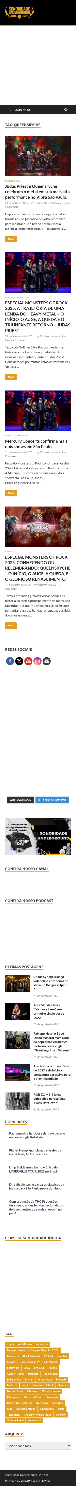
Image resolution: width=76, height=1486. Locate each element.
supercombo (47, 1408)
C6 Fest (48, 1356)
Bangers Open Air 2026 (45, 1350)
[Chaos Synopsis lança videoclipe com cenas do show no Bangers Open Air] (17, 977)
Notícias (23, 435)
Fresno (53, 1367)
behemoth (13, 1356)
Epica (27, 1367)
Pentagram (13, 1397)
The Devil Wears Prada (37, 1414)
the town (61, 1414)
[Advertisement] (38, 65)
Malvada (12, 1385)
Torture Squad (15, 1420)
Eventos (22, 297)
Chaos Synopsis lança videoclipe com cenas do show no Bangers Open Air (50, 983)
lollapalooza (44, 1379)
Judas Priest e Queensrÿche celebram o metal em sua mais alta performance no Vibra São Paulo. (37, 192)
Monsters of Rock (43, 1385)
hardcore (33, 1373)
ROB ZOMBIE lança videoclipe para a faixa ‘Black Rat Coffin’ (49, 1098)
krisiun (29, 1379)
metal (25, 1385)
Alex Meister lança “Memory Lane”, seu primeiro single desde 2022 (48, 1011)
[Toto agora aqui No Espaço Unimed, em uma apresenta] (38, 774)
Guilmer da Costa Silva (47, 203)
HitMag (45, 1481)
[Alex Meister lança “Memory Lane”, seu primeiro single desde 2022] (17, 1005)
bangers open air (17, 1350)
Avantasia (42, 1344)
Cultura (10, 297)
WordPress (28, 1481)
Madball (61, 1379)
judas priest (14, 1379)
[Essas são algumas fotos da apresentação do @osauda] (38, 697)
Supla (61, 1408)
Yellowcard (34, 1420)
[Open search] (66, 110)
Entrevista (13, 1367)
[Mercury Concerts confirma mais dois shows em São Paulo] (38, 410)
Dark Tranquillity (29, 1362)
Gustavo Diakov (46, 584)
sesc (9, 1408)
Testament (13, 1414)
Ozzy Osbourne (51, 1391)
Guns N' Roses (15, 1373)
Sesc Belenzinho (25, 1408)
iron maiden (50, 1373)
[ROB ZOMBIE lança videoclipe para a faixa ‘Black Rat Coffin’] (17, 1095)
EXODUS (39, 1367)
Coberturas (12, 180)
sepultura (57, 1403)
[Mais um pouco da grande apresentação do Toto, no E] (38, 736)
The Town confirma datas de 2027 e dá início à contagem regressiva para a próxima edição (52, 1072)
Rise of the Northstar (19, 1403)
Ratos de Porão (33, 1397)
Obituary (32, 1391)
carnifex (62, 1356)
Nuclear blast (15, 1391)
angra (10, 1344)
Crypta (11, 1362)
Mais (9, 238)
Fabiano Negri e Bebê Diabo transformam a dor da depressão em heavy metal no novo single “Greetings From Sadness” (52, 1041)
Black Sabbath (31, 1356)
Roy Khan (42, 1403)
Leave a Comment (15, 340)
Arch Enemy (25, 1344)
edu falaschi (51, 1362)
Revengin (52, 1397)
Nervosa (63, 1385)
